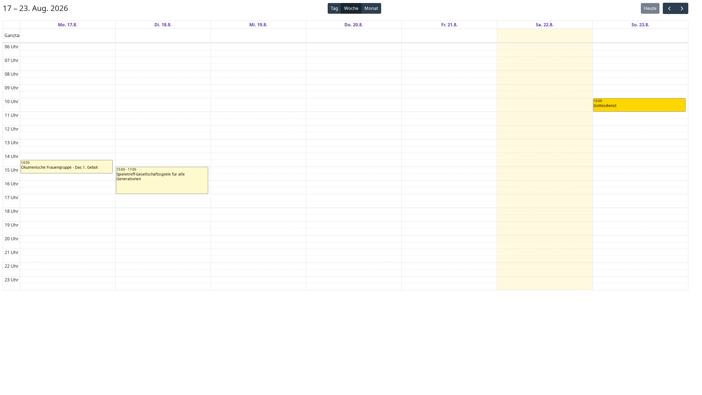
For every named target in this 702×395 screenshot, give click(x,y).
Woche (351, 8)
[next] (681, 8)
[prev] (669, 8)
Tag (334, 8)
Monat (371, 8)
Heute (650, 8)
